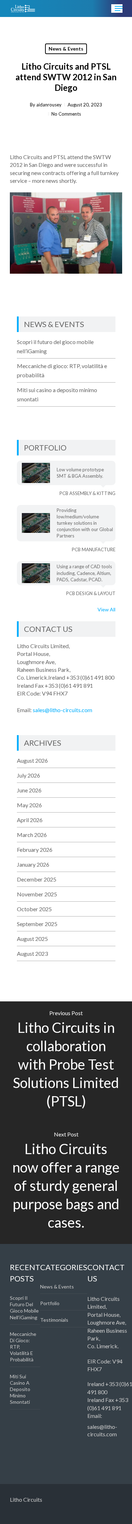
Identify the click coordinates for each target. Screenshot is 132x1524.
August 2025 (32, 938)
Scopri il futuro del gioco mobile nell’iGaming (55, 346)
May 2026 (29, 805)
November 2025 (37, 894)
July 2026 (28, 775)
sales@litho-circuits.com (62, 709)
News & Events (66, 49)
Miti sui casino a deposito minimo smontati (57, 394)
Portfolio (49, 1303)
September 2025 (37, 923)
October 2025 (34, 909)
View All (106, 609)
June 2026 (29, 790)
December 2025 (36, 879)
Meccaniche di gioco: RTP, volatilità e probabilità (62, 370)
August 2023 (32, 953)
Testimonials (54, 1320)
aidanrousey (49, 104)
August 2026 (32, 760)
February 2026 (34, 849)
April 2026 (30, 819)
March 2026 (32, 834)
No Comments (66, 114)
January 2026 (33, 864)
